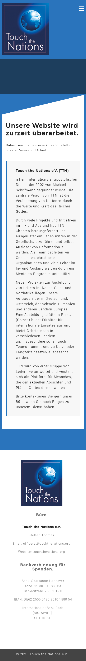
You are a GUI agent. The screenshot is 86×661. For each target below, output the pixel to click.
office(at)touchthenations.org (46, 543)
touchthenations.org (49, 552)
